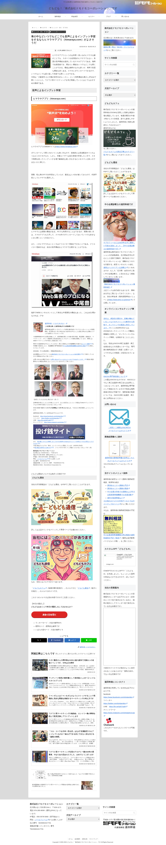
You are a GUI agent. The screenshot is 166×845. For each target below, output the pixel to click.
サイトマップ (93, 839)
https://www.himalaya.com (66, 147)
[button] (133, 65)
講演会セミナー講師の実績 (117, 488)
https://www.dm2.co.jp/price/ (119, 300)
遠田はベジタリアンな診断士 (114, 268)
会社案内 (77, 839)
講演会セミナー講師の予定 (117, 485)
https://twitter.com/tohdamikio (50, 418)
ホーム (71, 839)
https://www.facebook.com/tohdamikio (51, 416)
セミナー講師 (86, 344)
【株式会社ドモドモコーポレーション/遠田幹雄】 (119, 285)
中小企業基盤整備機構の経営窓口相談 (74, 346)
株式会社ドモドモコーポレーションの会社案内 (66, 354)
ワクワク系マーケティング (58, 31)
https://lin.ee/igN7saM (44, 420)
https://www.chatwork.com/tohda (54, 422)
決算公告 (84, 839)
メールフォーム (42, 459)
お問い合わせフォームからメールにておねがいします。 (67, 359)
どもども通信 (83, 588)
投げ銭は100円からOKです (43, 447)
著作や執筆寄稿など (115, 498)
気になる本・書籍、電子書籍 (40, 31)
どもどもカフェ (39, 588)
